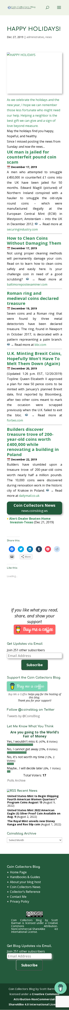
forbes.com (15, 420)
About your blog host (25, 882)
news (48, 37)
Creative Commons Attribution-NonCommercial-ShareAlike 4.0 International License (34, 927)
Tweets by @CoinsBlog (23, 716)
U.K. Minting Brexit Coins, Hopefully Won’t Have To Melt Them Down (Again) (34, 358)
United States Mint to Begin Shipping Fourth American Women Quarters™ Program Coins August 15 (33, 799)
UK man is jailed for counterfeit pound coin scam (31, 157)
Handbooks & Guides (25, 877)
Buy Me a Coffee (17, 694)
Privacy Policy (19, 901)
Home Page (18, 872)
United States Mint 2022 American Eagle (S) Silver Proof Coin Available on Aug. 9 (33, 813)
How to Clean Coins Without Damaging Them (34, 240)
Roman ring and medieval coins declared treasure (33, 298)
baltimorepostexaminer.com (27, 284)
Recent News (27, 790)
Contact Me (18, 897)
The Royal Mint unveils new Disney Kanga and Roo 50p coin (31, 822)
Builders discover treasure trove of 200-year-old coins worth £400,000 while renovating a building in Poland (33, 441)
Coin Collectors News (25, 887)
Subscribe (34, 665)
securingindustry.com (22, 229)
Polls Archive (16, 780)
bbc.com (40, 345)
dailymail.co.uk (29, 496)
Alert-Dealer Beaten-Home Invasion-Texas (30, 520)
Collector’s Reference (25, 892)
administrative (35, 37)
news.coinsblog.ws (34, 511)
